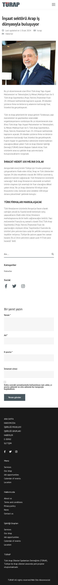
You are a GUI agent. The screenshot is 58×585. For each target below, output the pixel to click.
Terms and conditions (13, 502)
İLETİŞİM (8, 443)
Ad (6, 335)
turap (39, 30)
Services (7, 467)
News (6, 509)
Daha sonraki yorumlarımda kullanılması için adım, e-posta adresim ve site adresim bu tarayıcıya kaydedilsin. (28, 387)
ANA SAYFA (9, 419)
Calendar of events (12, 478)
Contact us (8, 513)
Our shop (8, 471)
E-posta (8, 352)
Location (7, 482)
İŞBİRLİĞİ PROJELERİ (12, 427)
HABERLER (8, 435)
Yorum (7, 315)
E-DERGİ (7, 439)
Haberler (9, 33)
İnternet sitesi (10, 369)
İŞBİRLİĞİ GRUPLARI (12, 431)
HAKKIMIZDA (9, 423)
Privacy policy (10, 506)
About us (8, 498)
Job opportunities (11, 474)
